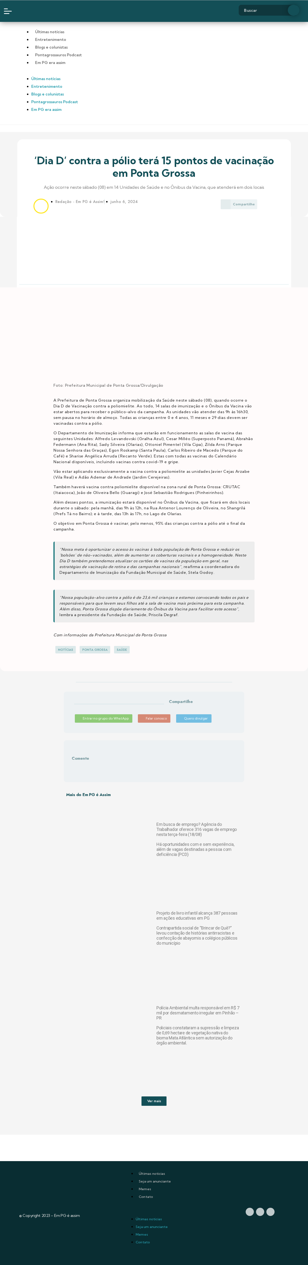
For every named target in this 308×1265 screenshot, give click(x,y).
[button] (170, 707)
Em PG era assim (50, 62)
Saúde (122, 649)
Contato (146, 1197)
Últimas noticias (152, 1173)
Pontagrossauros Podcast (58, 54)
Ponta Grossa (95, 649)
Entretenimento (50, 39)
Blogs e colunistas (51, 47)
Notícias (65, 649)
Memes (145, 1189)
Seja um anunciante (155, 1181)
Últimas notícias (49, 31)
